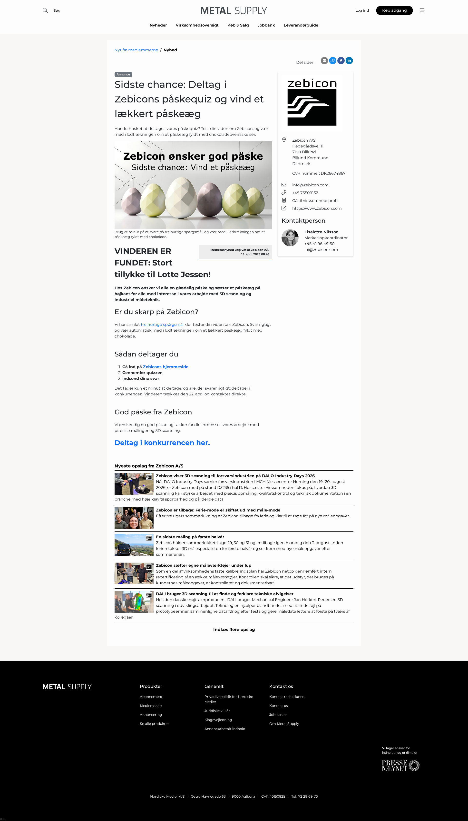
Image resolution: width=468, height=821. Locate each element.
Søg (57, 10)
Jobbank (266, 25)
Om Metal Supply (284, 723)
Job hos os (278, 714)
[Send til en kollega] (324, 60)
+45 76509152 (305, 193)
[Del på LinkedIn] (349, 60)
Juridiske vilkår (217, 711)
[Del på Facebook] (341, 60)
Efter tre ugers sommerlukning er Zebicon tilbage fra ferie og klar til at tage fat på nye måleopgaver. (253, 513)
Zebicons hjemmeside (165, 367)
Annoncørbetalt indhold (225, 729)
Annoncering (151, 714)
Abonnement (151, 696)
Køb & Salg (238, 25)
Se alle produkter (154, 723)
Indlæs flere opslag (234, 629)
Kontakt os (278, 705)
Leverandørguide (301, 25)
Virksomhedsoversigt (197, 25)
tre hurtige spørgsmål (162, 324)
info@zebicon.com (310, 185)
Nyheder (158, 25)
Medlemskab (151, 705)
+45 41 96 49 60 (319, 243)
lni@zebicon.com (321, 249)
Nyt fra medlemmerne (136, 50)
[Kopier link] (332, 60)
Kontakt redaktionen (286, 696)
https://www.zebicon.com (317, 208)
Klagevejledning (218, 720)
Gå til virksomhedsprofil (315, 200)
